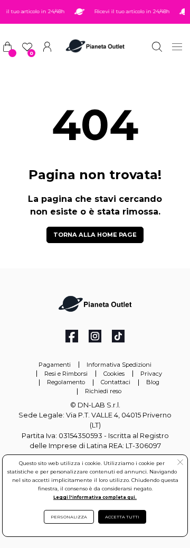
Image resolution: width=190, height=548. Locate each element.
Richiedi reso (103, 391)
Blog (152, 382)
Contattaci (115, 382)
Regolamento (66, 382)
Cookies (114, 373)
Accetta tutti (122, 516)
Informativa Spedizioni (119, 364)
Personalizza (69, 516)
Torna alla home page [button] (95, 234)
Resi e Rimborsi (66, 373)
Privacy (151, 373)
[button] (180, 463)
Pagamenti (55, 364)
